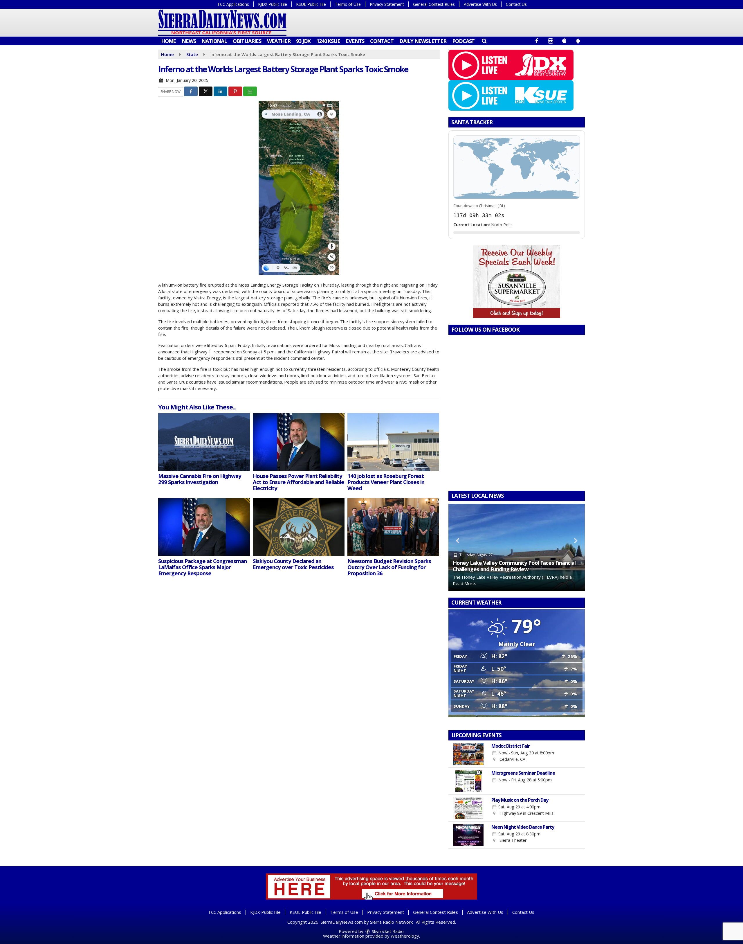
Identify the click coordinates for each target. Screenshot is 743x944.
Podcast (463, 40)
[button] (484, 40)
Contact (382, 40)
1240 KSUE (328, 40)
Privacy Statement (387, 4)
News (189, 40)
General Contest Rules (434, 4)
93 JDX (303, 40)
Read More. (464, 583)
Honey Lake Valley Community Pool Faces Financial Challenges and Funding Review (514, 566)
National (214, 40)
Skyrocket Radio (387, 931)
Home (168, 40)
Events (355, 40)
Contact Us (516, 4)
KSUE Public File (311, 4)
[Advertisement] (516, 281)
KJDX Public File (272, 4)
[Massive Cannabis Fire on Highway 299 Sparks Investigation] (204, 442)
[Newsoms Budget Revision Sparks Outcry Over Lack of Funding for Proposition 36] (393, 527)
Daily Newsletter (422, 40)
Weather (279, 40)
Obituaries (247, 40)
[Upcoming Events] (468, 754)
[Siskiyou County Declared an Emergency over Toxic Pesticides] (299, 527)
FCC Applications (233, 4)
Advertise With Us (480, 4)
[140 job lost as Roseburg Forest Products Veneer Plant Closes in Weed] (393, 442)
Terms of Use (348, 4)
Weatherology (405, 936)
